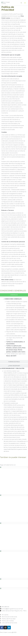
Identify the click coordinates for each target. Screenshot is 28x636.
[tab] (14, 294)
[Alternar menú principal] (25, 2)
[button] (21, 3)
